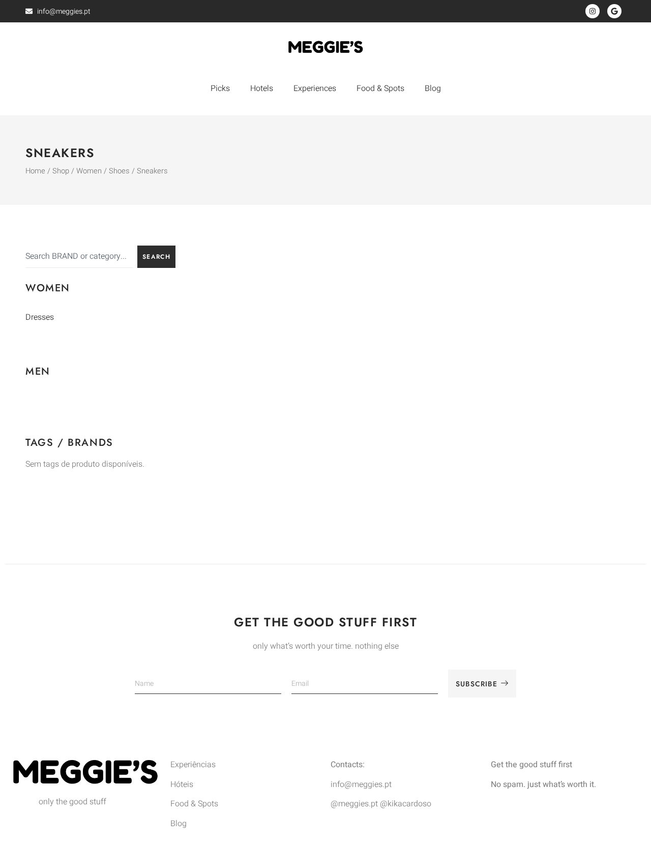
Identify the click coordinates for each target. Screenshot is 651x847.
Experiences (314, 88)
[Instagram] (592, 11)
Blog (433, 88)
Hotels (261, 88)
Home (35, 171)
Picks (220, 88)
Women (89, 171)
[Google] (614, 11)
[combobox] (79, 257)
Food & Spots (380, 88)
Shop (60, 171)
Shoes (119, 171)
